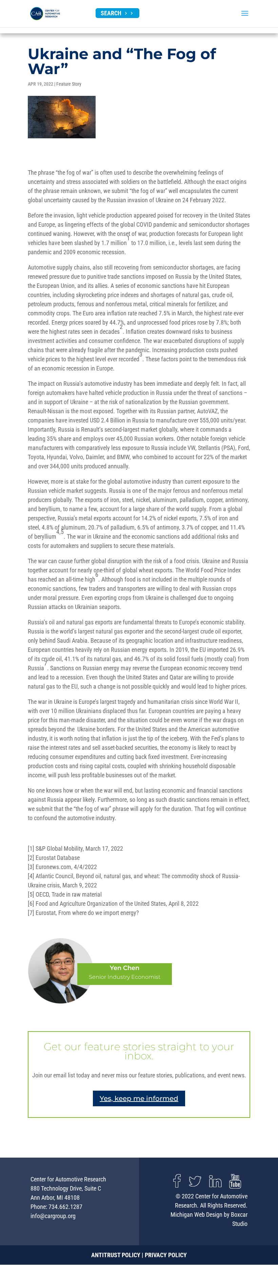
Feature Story (68, 84)
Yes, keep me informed (139, 1098)
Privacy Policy (166, 1255)
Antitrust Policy (115, 1255)
